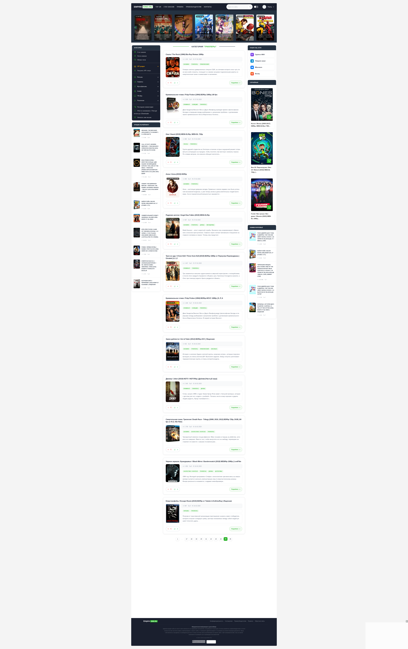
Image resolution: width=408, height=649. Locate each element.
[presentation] (135, 27)
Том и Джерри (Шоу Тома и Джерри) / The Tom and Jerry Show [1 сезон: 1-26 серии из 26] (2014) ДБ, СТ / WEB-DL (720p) (265, 236)
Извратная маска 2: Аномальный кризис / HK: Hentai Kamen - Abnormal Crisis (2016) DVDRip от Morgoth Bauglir (149, 265)
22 (211, 539)
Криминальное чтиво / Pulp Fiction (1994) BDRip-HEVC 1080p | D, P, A (194, 298)
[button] (268, 7)
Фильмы (186, 510)
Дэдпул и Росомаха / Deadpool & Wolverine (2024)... (224, 36)
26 (230, 539)
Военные (214, 348)
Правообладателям (193, 7)
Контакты (208, 7)
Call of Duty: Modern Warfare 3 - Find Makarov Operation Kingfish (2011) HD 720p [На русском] (150, 147)
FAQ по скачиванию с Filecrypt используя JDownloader (145, 112)
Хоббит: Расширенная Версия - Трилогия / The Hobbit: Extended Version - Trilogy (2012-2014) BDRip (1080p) (150, 187)
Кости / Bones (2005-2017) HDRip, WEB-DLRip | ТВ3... (260, 125)
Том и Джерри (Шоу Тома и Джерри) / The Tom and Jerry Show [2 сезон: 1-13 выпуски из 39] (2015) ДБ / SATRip (265, 290)
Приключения (204, 64)
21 (206, 539)
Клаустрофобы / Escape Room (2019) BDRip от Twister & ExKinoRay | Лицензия (199, 501)
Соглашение (229, 621)
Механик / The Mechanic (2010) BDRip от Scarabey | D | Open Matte (150, 132)
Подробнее (234, 83)
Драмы (202, 224)
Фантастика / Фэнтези (198, 431)
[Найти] (250, 7)
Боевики (186, 64)
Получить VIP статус (144, 70)
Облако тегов (141, 60)
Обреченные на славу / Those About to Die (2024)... (265, 36)
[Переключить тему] (256, 7)
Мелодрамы (210, 224)
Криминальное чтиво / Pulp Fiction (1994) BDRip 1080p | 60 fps (191, 95)
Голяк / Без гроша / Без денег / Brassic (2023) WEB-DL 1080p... (261, 216)
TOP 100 (158, 7)
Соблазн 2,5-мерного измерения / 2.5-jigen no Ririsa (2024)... (204, 36)
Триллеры (194, 64)
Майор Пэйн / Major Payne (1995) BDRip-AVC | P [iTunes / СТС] (149, 203)
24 (221, 539)
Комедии (195, 104)
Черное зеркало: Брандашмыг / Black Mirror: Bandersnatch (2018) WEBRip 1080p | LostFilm (203, 461)
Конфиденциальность (216, 621)
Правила (180, 7)
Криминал (187, 104)
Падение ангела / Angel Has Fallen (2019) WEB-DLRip (188, 215)
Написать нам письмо (144, 117)
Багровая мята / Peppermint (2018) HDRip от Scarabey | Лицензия (150, 282)
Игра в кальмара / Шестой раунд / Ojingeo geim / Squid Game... (143, 36)
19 (196, 539)
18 (191, 539)
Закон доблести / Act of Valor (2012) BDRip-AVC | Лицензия (190, 339)
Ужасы (186, 144)
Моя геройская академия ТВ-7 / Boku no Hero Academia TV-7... (183, 36)
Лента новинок (142, 56)
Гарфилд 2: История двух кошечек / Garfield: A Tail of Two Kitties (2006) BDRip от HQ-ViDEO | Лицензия (265, 307)
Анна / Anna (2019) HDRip (176, 174)
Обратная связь (260, 621)
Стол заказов (169, 7)
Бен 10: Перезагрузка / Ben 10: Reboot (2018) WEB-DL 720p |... (261, 170)
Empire (143, 7)
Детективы (218, 471)
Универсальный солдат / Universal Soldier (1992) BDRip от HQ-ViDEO (150, 217)
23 (216, 539)
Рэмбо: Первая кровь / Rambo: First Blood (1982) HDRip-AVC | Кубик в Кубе (150, 249)
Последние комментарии (145, 107)
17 (186, 539)
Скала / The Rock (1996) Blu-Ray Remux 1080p (185, 54)
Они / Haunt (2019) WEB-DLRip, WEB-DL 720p (184, 134)
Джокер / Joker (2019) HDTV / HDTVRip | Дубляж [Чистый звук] (191, 379)
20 (201, 539)
